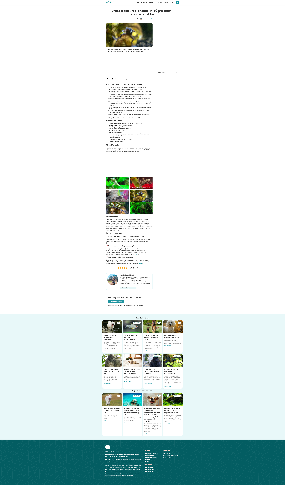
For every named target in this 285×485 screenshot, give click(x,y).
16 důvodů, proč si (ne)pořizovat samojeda (110, 338)
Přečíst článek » (107, 351)
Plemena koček (150, 469)
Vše (138, 2)
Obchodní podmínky (151, 453)
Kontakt (147, 459)
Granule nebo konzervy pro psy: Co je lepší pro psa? (112, 410)
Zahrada (151, 2)
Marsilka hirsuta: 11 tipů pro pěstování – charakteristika (172, 371)
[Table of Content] (127, 79)
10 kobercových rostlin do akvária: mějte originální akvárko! (172, 410)
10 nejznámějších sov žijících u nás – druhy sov (111, 371)
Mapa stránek (149, 455)
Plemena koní (149, 471)
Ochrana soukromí (151, 457)
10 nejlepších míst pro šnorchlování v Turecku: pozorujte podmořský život (132, 411)
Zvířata (143, 2)
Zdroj (108, 243)
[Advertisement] (129, 64)
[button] (177, 2)
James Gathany (138, 187)
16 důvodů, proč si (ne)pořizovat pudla (171, 337)
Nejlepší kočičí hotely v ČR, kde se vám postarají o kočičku (132, 371)
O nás (147, 461)
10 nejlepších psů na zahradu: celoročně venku (151, 338)
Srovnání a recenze (162, 2)
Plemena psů (149, 467)
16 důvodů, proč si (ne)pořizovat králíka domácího (151, 371)
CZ (170, 2)
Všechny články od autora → (128, 287)
